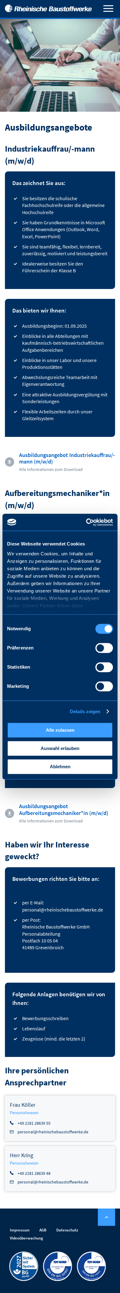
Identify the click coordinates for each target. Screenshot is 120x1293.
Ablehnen (60, 766)
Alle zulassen (60, 730)
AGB (42, 1230)
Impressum (20, 1230)
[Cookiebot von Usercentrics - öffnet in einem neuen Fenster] (86, 522)
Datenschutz (67, 1230)
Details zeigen (85, 711)
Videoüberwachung (26, 1238)
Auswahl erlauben (60, 748)
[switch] (104, 648)
